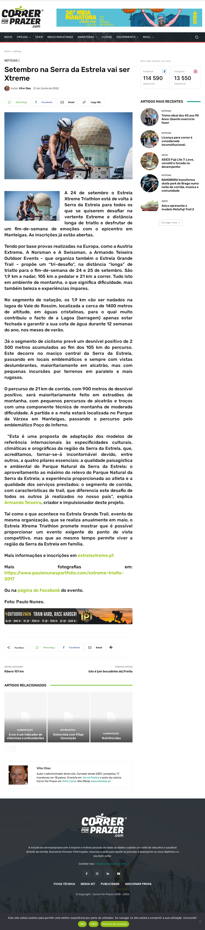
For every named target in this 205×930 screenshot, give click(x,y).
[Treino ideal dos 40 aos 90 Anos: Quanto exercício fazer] (150, 117)
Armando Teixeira (22, 502)
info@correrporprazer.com (111, 863)
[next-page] (13, 749)
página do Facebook (39, 590)
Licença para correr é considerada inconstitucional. (177, 141)
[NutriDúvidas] (111, 717)
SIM (82, 924)
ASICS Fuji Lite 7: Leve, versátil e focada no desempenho (178, 163)
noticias (17, 51)
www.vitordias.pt (101, 781)
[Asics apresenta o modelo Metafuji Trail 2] (150, 205)
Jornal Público (90, 777)
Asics (165, 155)
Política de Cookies (114, 924)
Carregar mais (169, 222)
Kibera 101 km (14, 671)
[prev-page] (6, 749)
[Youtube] (118, 873)
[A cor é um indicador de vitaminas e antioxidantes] (25, 717)
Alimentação (25, 730)
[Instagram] (97, 873)
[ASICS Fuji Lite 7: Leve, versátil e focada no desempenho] (150, 161)
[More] (111, 648)
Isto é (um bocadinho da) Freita (110, 671)
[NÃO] (200, 921)
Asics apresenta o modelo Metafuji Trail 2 (178, 207)
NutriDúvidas (111, 738)
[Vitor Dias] (7, 88)
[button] (196, 37)
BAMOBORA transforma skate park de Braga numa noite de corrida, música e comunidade (180, 185)
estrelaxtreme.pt (96, 555)
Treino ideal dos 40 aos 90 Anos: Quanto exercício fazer (180, 119)
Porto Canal (69, 781)
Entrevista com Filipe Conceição (68, 736)
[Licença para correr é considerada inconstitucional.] (150, 139)
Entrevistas (67, 730)
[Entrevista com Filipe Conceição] (68, 717)
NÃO (94, 924)
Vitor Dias (25, 88)
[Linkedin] (108, 873)
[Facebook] (86, 873)
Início (7, 51)
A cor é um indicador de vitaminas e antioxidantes (25, 736)
